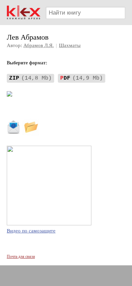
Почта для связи (21, 256)
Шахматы (70, 45)
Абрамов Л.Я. (38, 45)
